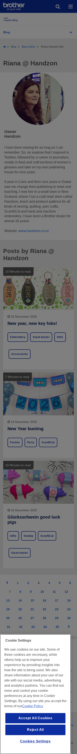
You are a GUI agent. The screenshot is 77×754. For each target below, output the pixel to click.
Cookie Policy (32, 706)
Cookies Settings (35, 741)
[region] (35, 694)
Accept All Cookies (35, 718)
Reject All (35, 729)
